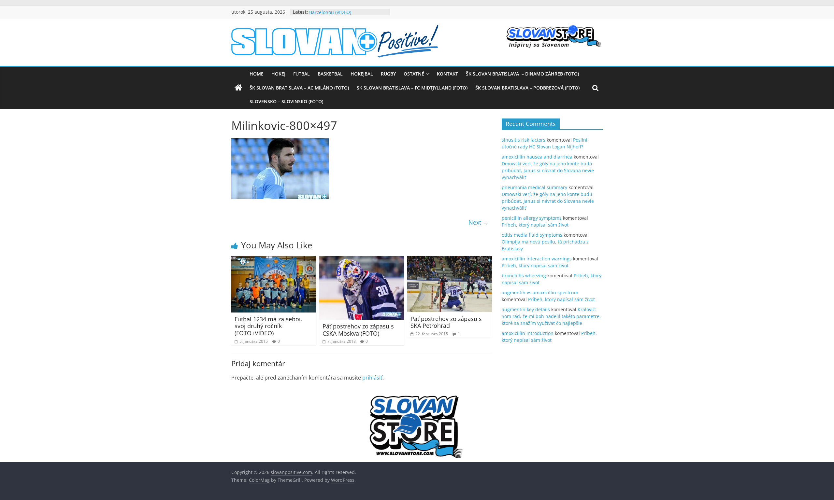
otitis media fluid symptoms (532, 235)
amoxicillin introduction (528, 333)
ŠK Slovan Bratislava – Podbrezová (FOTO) (527, 88)
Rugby (388, 74)
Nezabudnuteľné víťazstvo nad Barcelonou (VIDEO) (342, 15)
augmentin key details (526, 309)
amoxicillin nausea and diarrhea (537, 157)
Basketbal (330, 74)
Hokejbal (362, 74)
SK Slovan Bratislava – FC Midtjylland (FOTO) (412, 88)
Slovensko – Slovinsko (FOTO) (286, 101)
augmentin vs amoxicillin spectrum (540, 292)
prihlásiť (372, 377)
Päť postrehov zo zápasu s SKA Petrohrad (446, 322)
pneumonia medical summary (534, 187)
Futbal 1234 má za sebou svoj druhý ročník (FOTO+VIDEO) (269, 326)
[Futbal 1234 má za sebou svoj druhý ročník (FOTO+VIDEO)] (273, 260)
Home (257, 74)
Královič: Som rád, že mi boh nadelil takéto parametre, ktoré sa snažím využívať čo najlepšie (551, 316)
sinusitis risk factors (523, 140)
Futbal (301, 74)
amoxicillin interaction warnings (537, 259)
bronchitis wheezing (524, 275)
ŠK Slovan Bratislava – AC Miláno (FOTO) (299, 88)
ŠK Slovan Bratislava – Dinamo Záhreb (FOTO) (522, 74)
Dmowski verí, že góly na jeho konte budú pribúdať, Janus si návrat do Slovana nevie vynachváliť (548, 170)
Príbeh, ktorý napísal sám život (535, 225)
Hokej (278, 74)
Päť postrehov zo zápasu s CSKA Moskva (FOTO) (358, 329)
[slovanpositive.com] (238, 88)
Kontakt (447, 74)
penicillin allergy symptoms (532, 218)
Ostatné (414, 74)
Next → (478, 222)
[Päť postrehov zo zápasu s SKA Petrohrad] (449, 260)
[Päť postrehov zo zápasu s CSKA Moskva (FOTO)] (361, 260)
